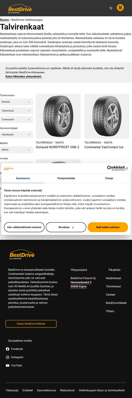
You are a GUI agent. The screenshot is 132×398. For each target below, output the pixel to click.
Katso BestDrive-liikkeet (31, 323)
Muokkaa (64, 227)
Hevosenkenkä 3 (81, 282)
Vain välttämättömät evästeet (24, 227)
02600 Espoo (79, 286)
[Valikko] (120, 7)
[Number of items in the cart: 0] (110, 8)
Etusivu (4, 19)
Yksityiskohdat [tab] (66, 178)
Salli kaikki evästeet (107, 227)
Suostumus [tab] (23, 178)
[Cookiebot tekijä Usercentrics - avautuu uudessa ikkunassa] (113, 168)
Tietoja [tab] (109, 178)
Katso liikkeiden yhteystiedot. (24, 76)
